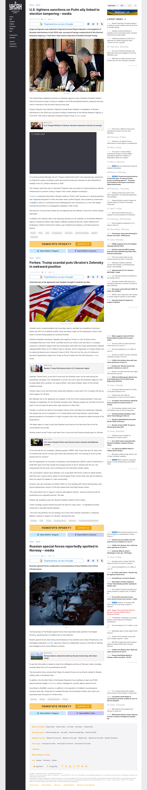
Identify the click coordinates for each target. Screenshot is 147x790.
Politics (12, 24)
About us (57, 785)
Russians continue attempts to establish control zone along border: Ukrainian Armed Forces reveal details (122, 33)
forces (65, 699)
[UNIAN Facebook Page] (62, 766)
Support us (122, 12)
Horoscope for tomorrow (65, 743)
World (11, 29)
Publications (14, 35)
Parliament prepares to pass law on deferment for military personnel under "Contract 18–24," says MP (121, 40)
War (11, 19)
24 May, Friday (114, 147)
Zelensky (72, 521)
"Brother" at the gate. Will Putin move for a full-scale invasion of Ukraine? (120, 604)
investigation (57, 233)
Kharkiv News (60, 727)
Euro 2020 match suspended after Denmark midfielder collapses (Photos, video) (121, 443)
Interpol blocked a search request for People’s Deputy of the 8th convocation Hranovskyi (121, 202)
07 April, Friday (114, 208)
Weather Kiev (82, 738)
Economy (13, 26)
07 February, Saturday (118, 47)
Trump (48, 521)
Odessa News (88, 727)
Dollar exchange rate (52, 732)
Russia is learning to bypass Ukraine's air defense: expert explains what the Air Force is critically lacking (122, 25)
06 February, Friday (116, 137)
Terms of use (34, 785)
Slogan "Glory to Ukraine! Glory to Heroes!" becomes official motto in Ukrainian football (121, 612)
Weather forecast (38, 738)
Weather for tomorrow (54, 738)
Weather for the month (96, 738)
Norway (34, 699)
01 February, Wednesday (119, 219)
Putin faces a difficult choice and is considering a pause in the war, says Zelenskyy (121, 131)
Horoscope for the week (82, 743)
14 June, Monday (115, 240)
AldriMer (50, 643)
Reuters (78, 116)
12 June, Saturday (115, 431)
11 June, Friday (114, 557)
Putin (40, 233)
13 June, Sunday (115, 385)
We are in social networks (86, 785)
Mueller (94, 233)
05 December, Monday (118, 229)
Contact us (13, 46)
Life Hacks (46, 760)
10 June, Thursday (116, 705)
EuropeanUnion (60, 521)
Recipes (39, 760)
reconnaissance (54, 699)
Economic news (38, 732)
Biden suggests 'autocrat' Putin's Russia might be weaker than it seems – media (120, 338)
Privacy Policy (46, 785)
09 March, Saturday (116, 172)
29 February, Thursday (118, 188)
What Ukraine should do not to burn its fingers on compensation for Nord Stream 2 (122, 534)
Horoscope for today (49, 743)
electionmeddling (82, 233)
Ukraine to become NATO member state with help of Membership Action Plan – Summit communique (122, 251)
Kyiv (11, 31)
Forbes (96, 355)
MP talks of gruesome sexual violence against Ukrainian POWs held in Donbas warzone (121, 644)
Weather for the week (70, 738)
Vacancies (13, 44)
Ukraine (12, 21)
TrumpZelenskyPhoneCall (88, 521)
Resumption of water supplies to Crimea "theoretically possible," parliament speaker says (121, 584)
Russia (33, 233)
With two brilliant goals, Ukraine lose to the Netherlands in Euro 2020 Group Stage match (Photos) (122, 379)
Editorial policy (69, 785)
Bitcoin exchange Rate (76, 732)
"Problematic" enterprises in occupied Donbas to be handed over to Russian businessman (122, 620)
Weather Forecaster (111, 738)
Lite (33, 760)
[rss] (86, 766)
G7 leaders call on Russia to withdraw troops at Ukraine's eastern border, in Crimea (122, 402)
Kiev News (78, 727)
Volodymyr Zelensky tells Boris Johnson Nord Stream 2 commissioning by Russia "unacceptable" (121, 264)
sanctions (68, 233)
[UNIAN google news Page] (74, 766)
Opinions (12, 37)
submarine (52, 683)
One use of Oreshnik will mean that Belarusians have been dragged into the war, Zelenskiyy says (121, 53)
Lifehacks (35, 749)
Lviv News (70, 727)
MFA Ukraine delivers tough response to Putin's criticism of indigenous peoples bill (122, 716)
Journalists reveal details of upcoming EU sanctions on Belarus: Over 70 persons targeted (122, 698)
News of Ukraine (38, 727)
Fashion (54, 760)
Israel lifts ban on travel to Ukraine (123, 578)
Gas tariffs (64, 732)
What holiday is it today (41, 755)
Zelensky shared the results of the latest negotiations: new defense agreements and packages (121, 195)
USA (47, 233)
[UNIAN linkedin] (70, 766)
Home (11, 17)
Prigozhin (33, 196)
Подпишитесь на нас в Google (58, 24)
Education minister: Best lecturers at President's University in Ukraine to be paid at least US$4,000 (122, 283)
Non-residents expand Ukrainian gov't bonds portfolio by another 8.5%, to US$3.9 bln (122, 591)
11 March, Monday (116, 162)
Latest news (115, 19)
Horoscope (36, 744)
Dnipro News (50, 727)
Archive (12, 41)
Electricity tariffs (91, 732)
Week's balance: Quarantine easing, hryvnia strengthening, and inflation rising (121, 462)
